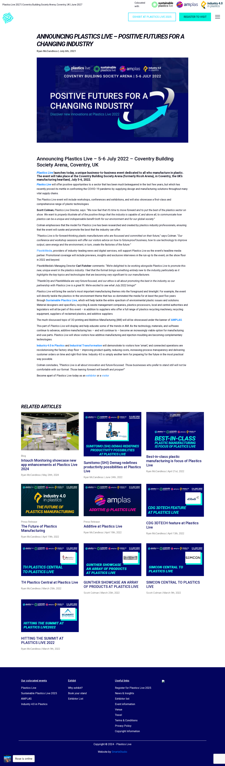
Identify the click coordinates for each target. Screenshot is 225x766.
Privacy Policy (123, 725)
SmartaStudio (119, 751)
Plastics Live (28, 687)
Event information (125, 704)
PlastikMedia (44, 250)
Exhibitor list (122, 698)
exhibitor (91, 375)
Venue (118, 709)
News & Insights (124, 693)
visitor (105, 375)
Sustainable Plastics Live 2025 (39, 693)
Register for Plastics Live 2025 (133, 687)
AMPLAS (26, 698)
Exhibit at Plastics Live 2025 (152, 16)
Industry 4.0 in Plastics (34, 704)
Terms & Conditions (126, 720)
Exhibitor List (75, 698)
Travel (118, 715)
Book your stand (77, 693)
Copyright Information (127, 731)
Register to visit (195, 16)
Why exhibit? (75, 687)
